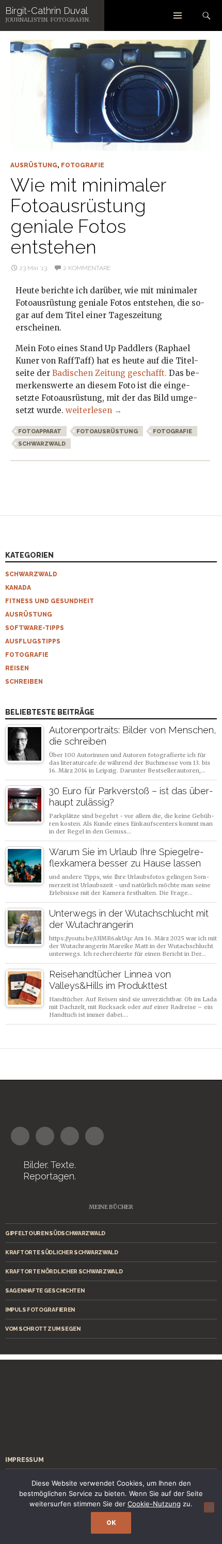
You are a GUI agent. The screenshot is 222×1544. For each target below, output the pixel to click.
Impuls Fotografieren (40, 1309)
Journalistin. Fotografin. (47, 20)
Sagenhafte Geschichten (44, 1290)
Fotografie (82, 165)
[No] (209, 1507)
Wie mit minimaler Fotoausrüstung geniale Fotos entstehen (88, 216)
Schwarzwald (42, 443)
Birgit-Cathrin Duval (46, 10)
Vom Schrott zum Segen (43, 1329)
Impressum (24, 1459)
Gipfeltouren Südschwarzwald (55, 1233)
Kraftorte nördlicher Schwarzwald (63, 1271)
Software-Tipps (34, 628)
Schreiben (24, 681)
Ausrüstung (33, 165)
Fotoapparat (39, 431)
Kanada (18, 587)
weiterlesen (94, 410)
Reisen (17, 668)
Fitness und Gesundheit (49, 601)
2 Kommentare (86, 268)
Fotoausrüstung (107, 431)
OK (111, 1522)
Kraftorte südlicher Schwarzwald (61, 1252)
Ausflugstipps (32, 641)
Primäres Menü (177, 15)
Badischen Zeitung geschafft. (109, 373)
